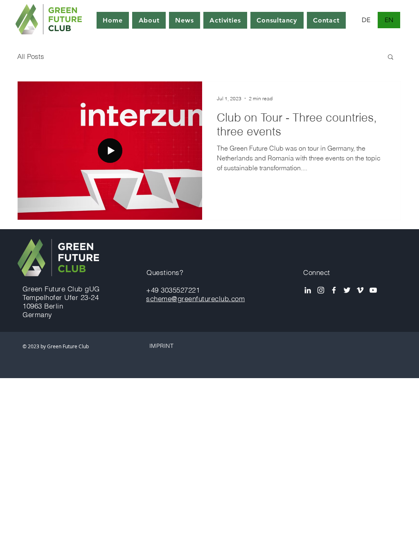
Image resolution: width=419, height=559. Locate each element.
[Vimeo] (360, 290)
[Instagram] (320, 290)
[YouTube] (373, 290)
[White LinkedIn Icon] (307, 290)
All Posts (30, 56)
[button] (390, 57)
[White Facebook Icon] (333, 290)
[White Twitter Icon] (346, 290)
